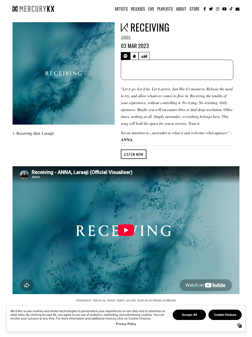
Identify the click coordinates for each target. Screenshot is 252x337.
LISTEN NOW (133, 154)
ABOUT (181, 9)
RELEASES (138, 9)
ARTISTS (121, 9)
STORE (194, 9)
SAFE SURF (131, 300)
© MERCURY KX (83, 300)
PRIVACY (111, 300)
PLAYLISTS (165, 9)
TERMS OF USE (99, 300)
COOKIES (121, 300)
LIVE (151, 9)
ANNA (126, 37)
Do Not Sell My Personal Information (156, 300)
